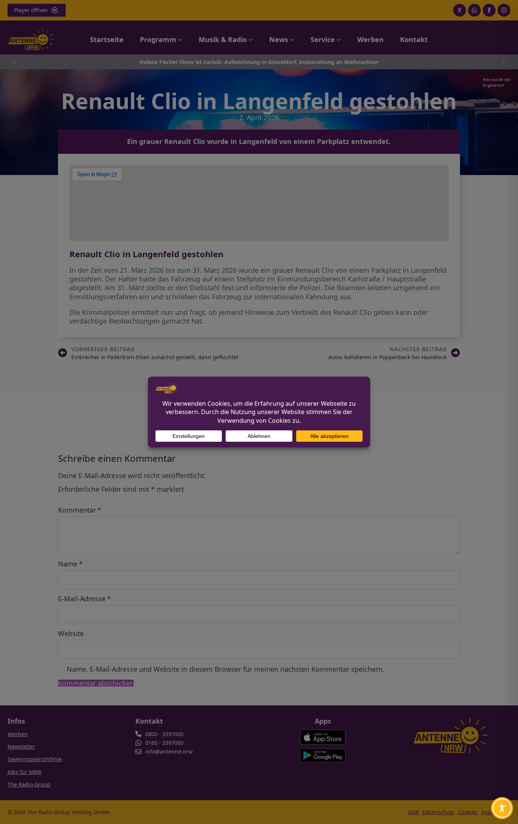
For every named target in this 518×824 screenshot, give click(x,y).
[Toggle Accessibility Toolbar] (502, 808)
